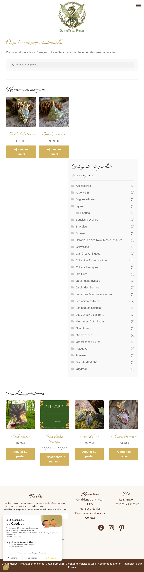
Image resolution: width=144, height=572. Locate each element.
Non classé (83, 328)
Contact (90, 517)
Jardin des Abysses (88, 280)
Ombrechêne (84, 335)
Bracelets (81, 226)
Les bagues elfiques (88, 307)
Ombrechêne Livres (88, 341)
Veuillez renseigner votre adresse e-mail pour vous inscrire (35, 509)
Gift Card (81, 274)
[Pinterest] (121, 530)
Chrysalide (82, 246)
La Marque (126, 499)
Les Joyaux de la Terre (90, 314)
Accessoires (83, 185)
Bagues (85, 212)
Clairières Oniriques (88, 253)
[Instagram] (111, 530)
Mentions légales (90, 508)
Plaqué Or (82, 348)
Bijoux (79, 206)
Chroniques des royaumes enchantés (99, 240)
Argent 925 (83, 192)
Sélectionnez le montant (55, 459)
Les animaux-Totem (88, 301)
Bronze (80, 233)
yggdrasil (81, 368)
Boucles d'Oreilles (87, 219)
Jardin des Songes (87, 287)
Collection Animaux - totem (92, 260)
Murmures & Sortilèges (90, 321)
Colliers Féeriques (87, 267)
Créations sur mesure (126, 504)
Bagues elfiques (86, 199)
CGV (90, 504)
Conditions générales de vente (81, 564)
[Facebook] (100, 530)
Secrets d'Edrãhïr (87, 362)
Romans (81, 355)
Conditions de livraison (90, 499)
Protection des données (90, 513)
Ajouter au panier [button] (21, 151)
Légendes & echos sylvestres (94, 294)
